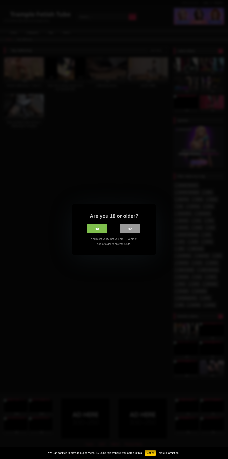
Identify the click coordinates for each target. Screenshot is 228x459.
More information (169, 453)
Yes (97, 228)
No (130, 228)
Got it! (150, 453)
